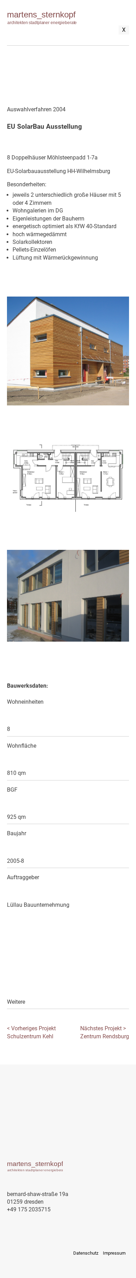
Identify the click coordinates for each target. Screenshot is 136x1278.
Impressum (114, 1253)
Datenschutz (85, 1253)
